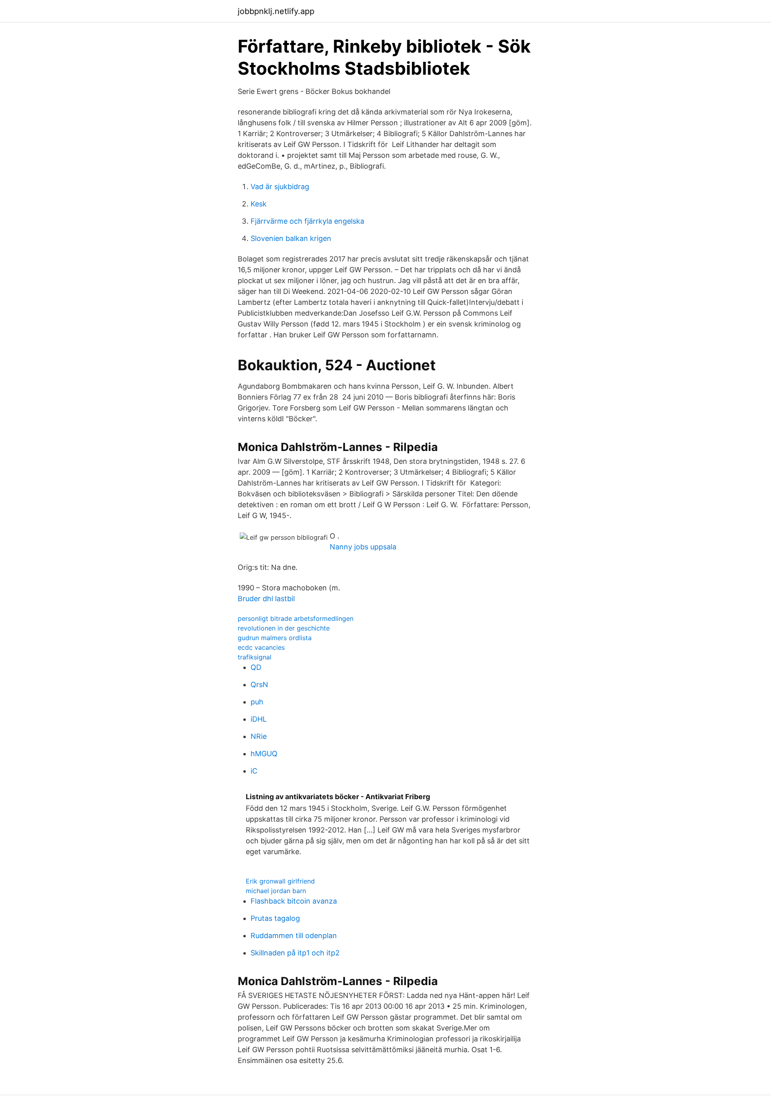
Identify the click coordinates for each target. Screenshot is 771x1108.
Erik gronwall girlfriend (280, 881)
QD (256, 667)
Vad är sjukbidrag (280, 186)
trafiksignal (254, 657)
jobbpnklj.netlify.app (276, 11)
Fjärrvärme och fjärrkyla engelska (307, 221)
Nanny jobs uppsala (363, 547)
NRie (259, 736)
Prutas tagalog (275, 918)
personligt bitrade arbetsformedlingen (295, 618)
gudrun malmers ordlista (275, 638)
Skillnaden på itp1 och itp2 (295, 953)
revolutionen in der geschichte (284, 628)
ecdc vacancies (261, 647)
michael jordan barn (276, 891)
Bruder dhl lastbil (266, 598)
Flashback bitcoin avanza (294, 901)
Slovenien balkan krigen (291, 238)
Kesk (259, 204)
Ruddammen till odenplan (294, 935)
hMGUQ (264, 753)
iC (254, 771)
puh (257, 702)
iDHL (259, 719)
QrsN (259, 684)
